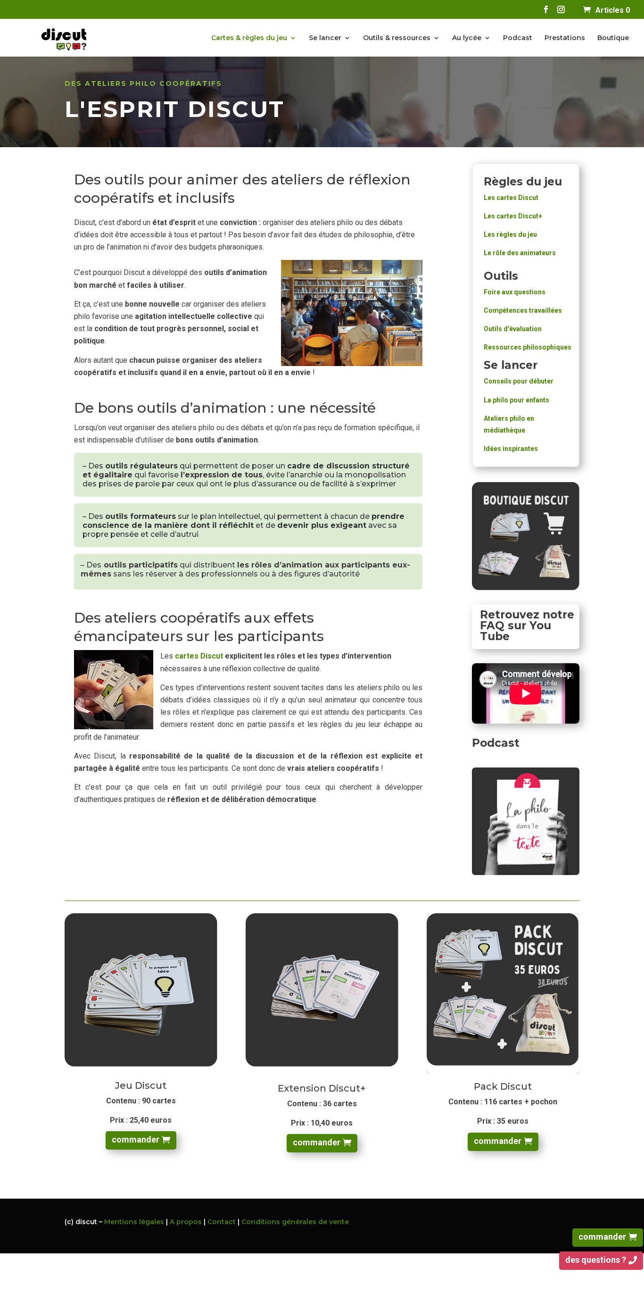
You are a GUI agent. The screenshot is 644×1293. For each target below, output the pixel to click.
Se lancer (325, 38)
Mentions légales (134, 1222)
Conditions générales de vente (295, 1222)
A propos (186, 1222)
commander (135, 1139)
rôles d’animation (286, 564)
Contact (222, 1222)
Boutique (613, 38)
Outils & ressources (396, 38)
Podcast (517, 38)
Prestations (565, 38)
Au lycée (466, 38)
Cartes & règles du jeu (249, 38)
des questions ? (595, 1260)
